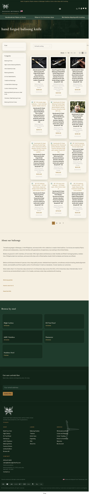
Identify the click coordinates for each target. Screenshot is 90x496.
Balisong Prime (8, 60)
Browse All (6, 451)
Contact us (6, 472)
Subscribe (7, 394)
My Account (60, 443)
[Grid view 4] (85, 53)
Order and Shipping (62, 433)
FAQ (31, 441)
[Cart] (85, 8)
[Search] (77, 9)
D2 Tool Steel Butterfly (10, 76)
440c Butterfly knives (9, 68)
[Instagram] (79, 8)
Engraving (33, 438)
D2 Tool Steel (7, 436)
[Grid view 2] (80, 53)
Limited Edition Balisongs (10, 84)
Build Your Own (7, 431)
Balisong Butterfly (9, 72)
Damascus (6, 438)
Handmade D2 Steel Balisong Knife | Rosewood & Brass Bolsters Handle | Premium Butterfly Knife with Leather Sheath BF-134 (58, 160)
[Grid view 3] (82, 53)
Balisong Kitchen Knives (10, 102)
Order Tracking (61, 436)
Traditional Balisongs (9, 80)
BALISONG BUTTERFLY (11, 11)
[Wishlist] (83, 8)
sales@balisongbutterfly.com (12, 462)
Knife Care (33, 436)
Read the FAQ (7, 291)
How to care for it (8, 285)
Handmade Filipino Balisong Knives (10, 13)
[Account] (81, 8)
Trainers (32, 433)
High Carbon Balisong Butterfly (12, 64)
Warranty (59, 441)
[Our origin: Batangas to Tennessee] (21, 11)
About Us (32, 443)
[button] (60, 8)
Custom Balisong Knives (10, 88)
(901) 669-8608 (7, 460)
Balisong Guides (34, 431)
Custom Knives (7, 446)
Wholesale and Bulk (62, 431)
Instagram (6, 422)
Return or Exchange (62, 438)
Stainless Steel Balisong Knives (12, 98)
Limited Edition (7, 449)
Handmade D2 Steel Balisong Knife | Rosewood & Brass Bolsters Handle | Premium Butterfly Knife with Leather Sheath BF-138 (77, 154)
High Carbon (6, 433)
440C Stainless (7, 441)
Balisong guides (7, 280)
